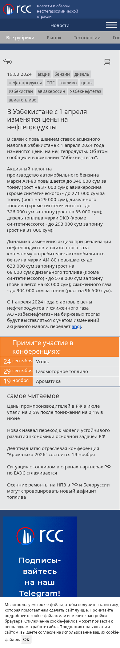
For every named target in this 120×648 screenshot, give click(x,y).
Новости (60, 25)
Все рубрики (20, 37)
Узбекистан (21, 91)
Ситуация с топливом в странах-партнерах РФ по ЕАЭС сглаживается (59, 469)
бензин (62, 74)
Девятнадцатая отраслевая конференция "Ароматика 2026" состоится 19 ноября (53, 451)
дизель (81, 74)
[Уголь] (76, 362)
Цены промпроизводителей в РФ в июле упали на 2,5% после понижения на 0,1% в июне (55, 412)
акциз (44, 74)
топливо (68, 83)
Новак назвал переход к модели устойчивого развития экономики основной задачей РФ (58, 433)
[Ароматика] (76, 381)
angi (76, 326)
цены (87, 83)
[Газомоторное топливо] (76, 371)
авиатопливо (22, 100)
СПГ (50, 83)
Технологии (87, 37)
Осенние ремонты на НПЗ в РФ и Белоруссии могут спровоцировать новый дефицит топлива (58, 491)
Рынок (54, 37)
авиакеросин (51, 91)
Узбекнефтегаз (85, 91)
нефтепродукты (25, 83)
